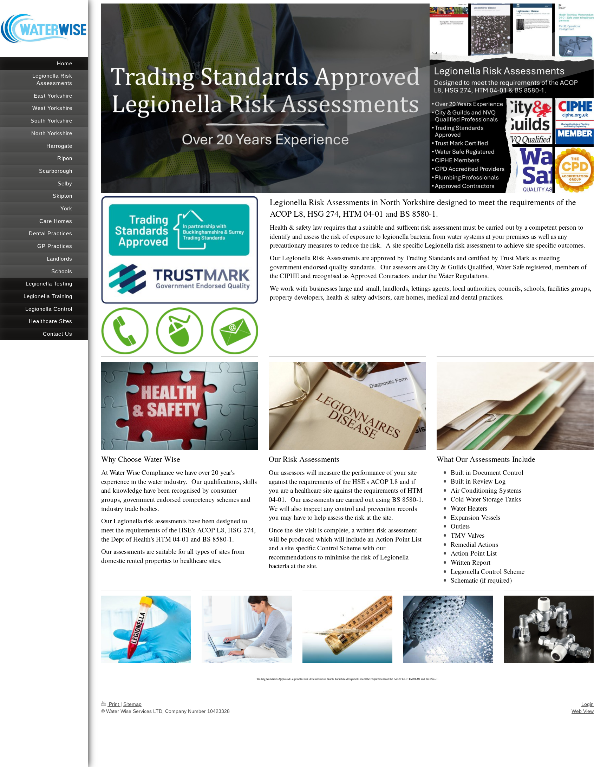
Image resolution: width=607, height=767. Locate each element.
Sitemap (132, 704)
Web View (583, 711)
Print (113, 704)
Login (587, 704)
